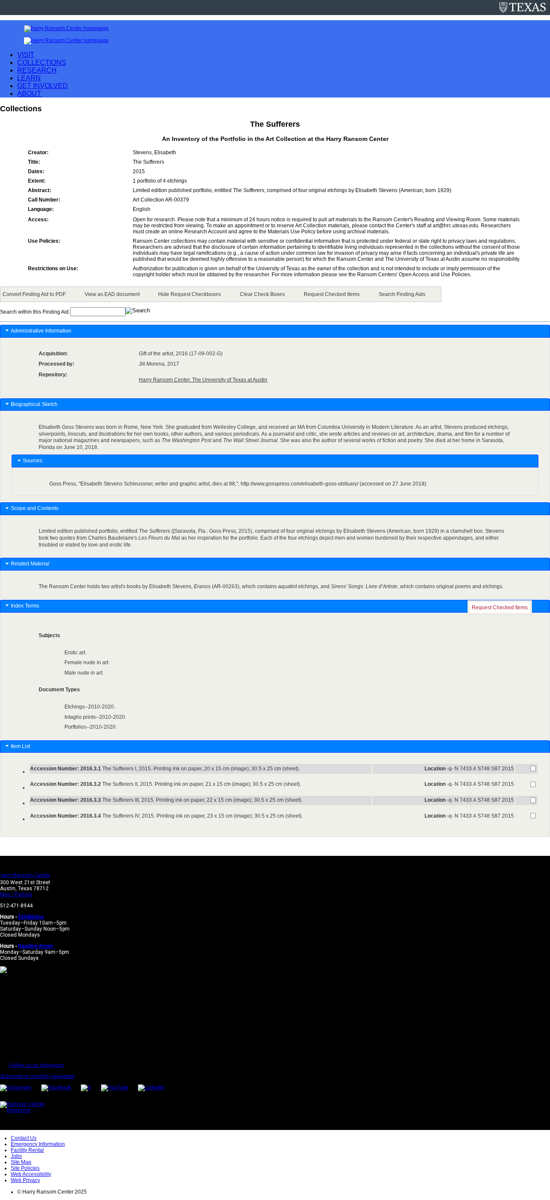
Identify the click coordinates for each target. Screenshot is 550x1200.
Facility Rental (27, 1150)
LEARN (29, 78)
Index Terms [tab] (25, 606)
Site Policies (25, 1168)
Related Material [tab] (30, 564)
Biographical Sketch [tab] (34, 404)
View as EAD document (112, 294)
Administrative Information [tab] (41, 331)
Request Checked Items (332, 294)
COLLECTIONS (41, 62)
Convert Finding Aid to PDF (34, 294)
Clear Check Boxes (262, 294)
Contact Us (24, 1138)
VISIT (25, 54)
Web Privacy (25, 1180)
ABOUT (29, 93)
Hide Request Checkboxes (189, 294)
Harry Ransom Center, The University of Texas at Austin (203, 380)
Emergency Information (38, 1144)
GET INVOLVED (42, 85)
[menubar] (220, 294)
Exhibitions (31, 917)
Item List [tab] (20, 746)
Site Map (21, 1162)
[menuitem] (35, 294)
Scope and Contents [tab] (34, 508)
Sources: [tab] (33, 461)
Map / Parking (16, 895)
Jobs (16, 1156)
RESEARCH (37, 70)
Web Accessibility (31, 1174)
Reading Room (35, 946)
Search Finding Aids (402, 294)
